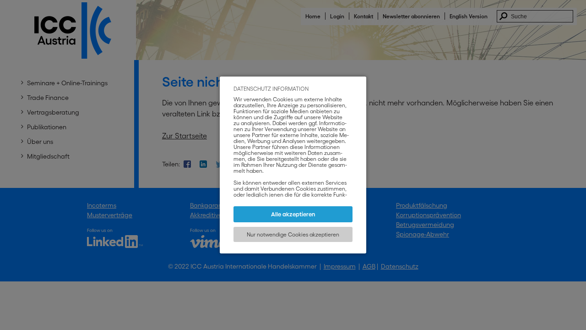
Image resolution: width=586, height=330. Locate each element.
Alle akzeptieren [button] (293, 214)
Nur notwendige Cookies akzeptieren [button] (293, 234)
